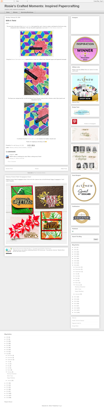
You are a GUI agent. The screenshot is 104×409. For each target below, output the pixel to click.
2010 (75, 312)
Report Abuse (8, 401)
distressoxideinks (22, 147)
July (76, 273)
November (78, 269)
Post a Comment (12, 161)
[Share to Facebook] (32, 145)
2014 (75, 303)
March (77, 282)
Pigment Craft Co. (76, 323)
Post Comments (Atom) (39, 172)
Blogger (60, 405)
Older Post (64, 168)
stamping (29, 147)
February (77, 285)
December (78, 267)
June (76, 276)
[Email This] (28, 145)
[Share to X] (31, 145)
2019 (75, 263)
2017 (75, 296)
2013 (75, 305)
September (78, 271)
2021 (75, 258)
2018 (75, 265)
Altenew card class (26, 26)
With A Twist (78, 289)
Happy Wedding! (79, 291)
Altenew (15, 12)
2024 (75, 252)
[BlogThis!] (29, 145)
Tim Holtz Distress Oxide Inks (55, 27)
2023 (75, 254)
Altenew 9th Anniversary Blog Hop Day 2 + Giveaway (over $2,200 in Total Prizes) (32, 248)
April (76, 280)
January (77, 294)
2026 (75, 247)
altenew (16, 147)
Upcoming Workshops (27, 12)
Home (8, 12)
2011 (75, 310)
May (76, 278)
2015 (75, 301)
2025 (75, 249)
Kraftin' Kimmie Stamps (78, 320)
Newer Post (9, 168)
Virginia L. (12, 154)
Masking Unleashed (80, 286)
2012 (75, 308)
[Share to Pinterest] (34, 145)
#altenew (12, 147)
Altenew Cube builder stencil (17, 59)
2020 (75, 260)
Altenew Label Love (31, 138)
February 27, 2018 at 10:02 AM (17, 158)
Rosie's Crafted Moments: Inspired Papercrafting (42, 6)
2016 (75, 299)
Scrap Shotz (75, 326)
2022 (75, 256)
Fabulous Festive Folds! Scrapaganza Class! (18, 176)
